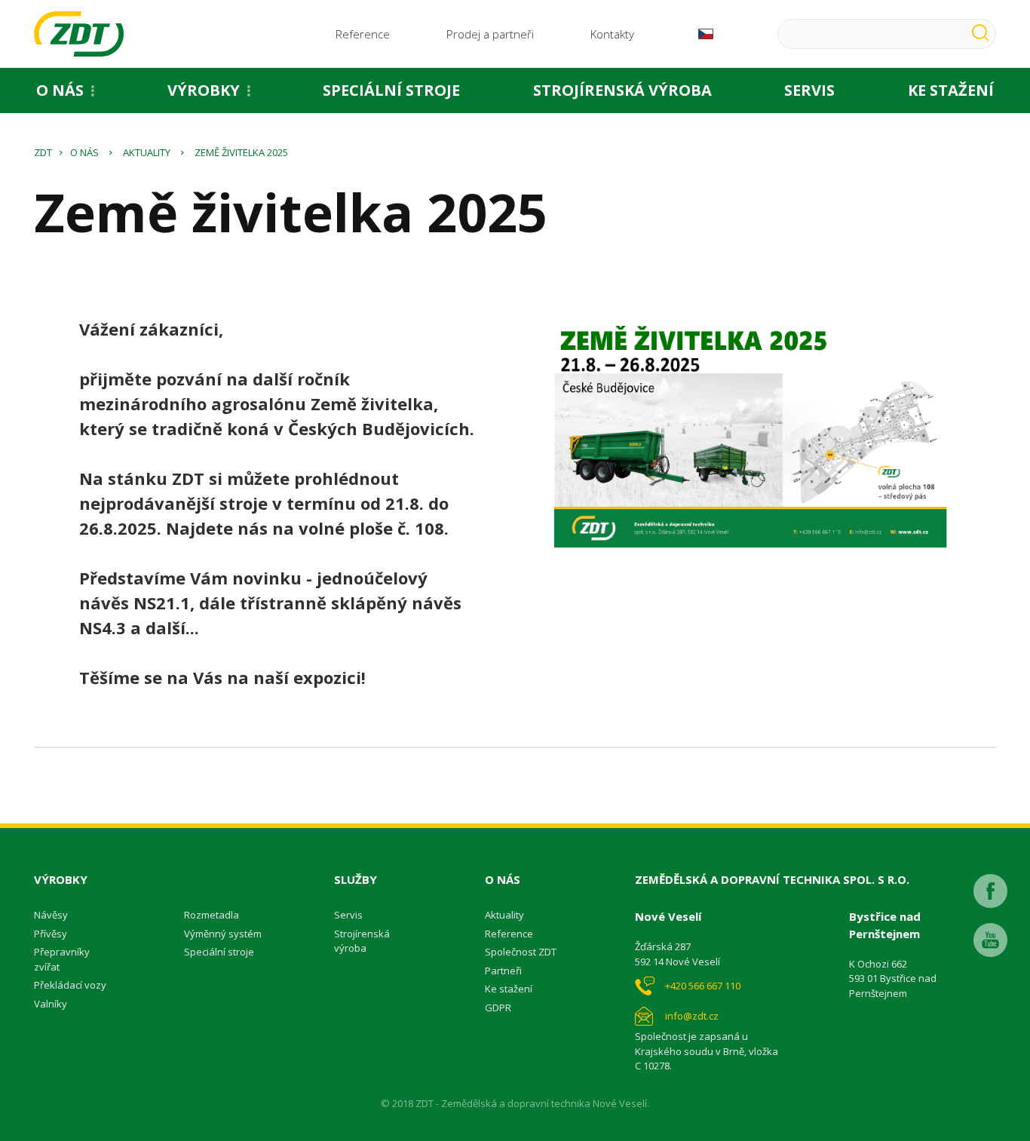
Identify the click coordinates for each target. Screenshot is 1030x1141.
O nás (60, 90)
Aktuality (146, 152)
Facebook (990, 891)
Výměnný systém (223, 933)
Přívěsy (50, 933)
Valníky (50, 1004)
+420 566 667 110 (702, 985)
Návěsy (51, 915)
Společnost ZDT (520, 952)
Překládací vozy (70, 985)
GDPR (498, 1007)
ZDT (43, 152)
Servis (809, 90)
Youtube (990, 940)
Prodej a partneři (490, 33)
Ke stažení (508, 988)
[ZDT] (79, 34)
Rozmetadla (211, 915)
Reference (363, 33)
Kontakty (612, 33)
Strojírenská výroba (622, 90)
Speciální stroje (391, 90)
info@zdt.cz (692, 1016)
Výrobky (203, 90)
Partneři (503, 970)
